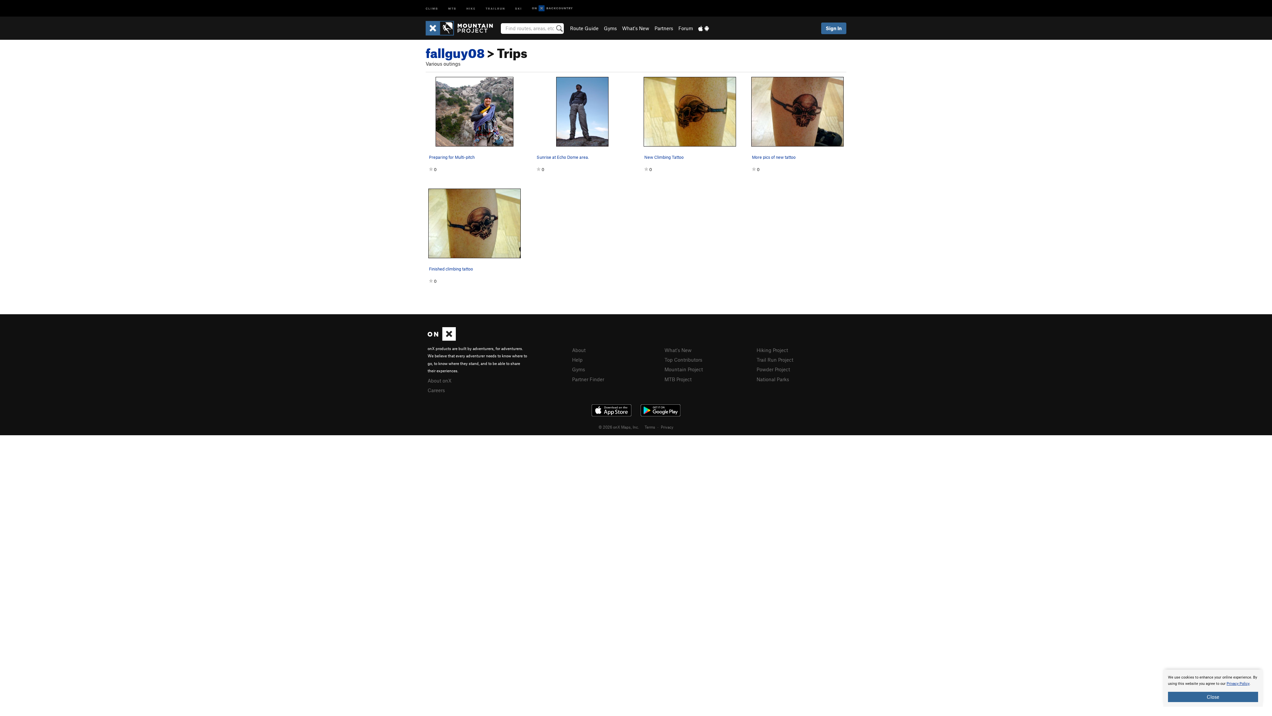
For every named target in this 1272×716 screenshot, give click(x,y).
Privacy (667, 427)
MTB (452, 8)
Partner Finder (588, 379)
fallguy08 (455, 50)
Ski (518, 8)
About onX (439, 381)
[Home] (463, 28)
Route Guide (584, 28)
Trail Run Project (775, 360)
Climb (432, 8)
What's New (635, 28)
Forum (685, 28)
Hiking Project (772, 350)
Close (1213, 697)
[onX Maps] (442, 339)
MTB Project (678, 379)
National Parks (773, 379)
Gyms (610, 28)
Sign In (834, 28)
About (579, 350)
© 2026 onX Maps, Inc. (619, 427)
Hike (471, 8)
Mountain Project (683, 369)
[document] (1213, 688)
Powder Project (773, 369)
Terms (650, 427)
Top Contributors (683, 360)
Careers (436, 390)
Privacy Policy (1238, 684)
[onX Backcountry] (552, 8)
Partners (664, 28)
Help (577, 360)
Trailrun (495, 8)
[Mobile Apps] (703, 28)
